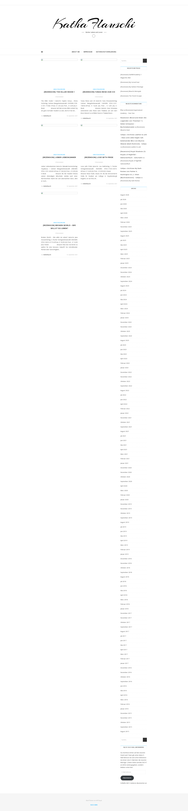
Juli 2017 (123, 636)
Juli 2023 (123, 345)
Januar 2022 (124, 413)
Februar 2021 (125, 459)
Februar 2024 (125, 313)
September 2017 (126, 627)
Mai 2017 (123, 645)
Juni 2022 (123, 399)
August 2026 (124, 195)
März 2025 (124, 254)
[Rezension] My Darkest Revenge (131, 87)
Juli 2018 (123, 581)
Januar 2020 (124, 500)
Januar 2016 (124, 709)
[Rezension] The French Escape (131, 96)
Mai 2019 (123, 536)
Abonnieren (127, 778)
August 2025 (124, 236)
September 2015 (126, 727)
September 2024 (126, 281)
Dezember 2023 (126, 322)
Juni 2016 (123, 686)
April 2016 (123, 695)
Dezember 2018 (126, 559)
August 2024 (124, 286)
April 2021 (123, 449)
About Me (76, 52)
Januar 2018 (124, 609)
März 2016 (124, 700)
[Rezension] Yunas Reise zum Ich (99, 92)
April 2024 (123, 304)
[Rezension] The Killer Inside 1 (59, 92)
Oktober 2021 (125, 422)
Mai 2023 (123, 354)
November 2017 (126, 618)
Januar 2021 (124, 463)
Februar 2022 (125, 409)
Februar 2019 (125, 549)
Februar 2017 (125, 659)
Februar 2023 (125, 363)
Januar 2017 (124, 663)
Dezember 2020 (126, 468)
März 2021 (124, 454)
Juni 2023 (123, 349)
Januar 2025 (124, 263)
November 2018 (126, 563)
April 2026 (123, 213)
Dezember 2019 (126, 504)
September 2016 (126, 681)
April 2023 (123, 358)
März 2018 (124, 600)
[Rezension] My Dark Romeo (130, 181)
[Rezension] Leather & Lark (131, 147)
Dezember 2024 (126, 268)
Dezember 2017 (126, 613)
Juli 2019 (123, 527)
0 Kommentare (59, 97)
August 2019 (124, 522)
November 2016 (126, 672)
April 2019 (123, 540)
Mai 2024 (123, 299)
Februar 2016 (125, 704)
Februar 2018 (125, 604)
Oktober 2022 (125, 381)
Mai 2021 (123, 445)
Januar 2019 (124, 554)
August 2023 (124, 340)
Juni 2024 (123, 295)
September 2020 (126, 481)
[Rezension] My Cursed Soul (129, 82)
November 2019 (126, 509)
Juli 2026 (123, 199)
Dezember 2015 (126, 713)
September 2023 (126, 336)
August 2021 (124, 431)
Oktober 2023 (125, 331)
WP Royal (99, 800)
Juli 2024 (123, 290)
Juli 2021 (123, 436)
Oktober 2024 (125, 277)
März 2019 (124, 545)
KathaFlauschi (94, 23)
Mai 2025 (123, 245)
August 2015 (124, 731)
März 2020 (124, 490)
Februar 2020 (125, 495)
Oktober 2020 (125, 477)
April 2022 (123, 404)
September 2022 (126, 386)
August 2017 (124, 631)
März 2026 (124, 218)
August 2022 (124, 390)
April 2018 (123, 595)
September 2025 (126, 231)
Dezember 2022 (126, 372)
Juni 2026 (123, 204)
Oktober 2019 (125, 513)
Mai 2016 (123, 690)
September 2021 (126, 427)
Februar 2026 (125, 222)
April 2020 (123, 486)
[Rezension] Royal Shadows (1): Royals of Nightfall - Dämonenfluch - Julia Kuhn (133, 155)
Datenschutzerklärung (106, 52)
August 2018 (124, 577)
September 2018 (126, 572)
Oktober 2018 (125, 568)
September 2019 (126, 518)
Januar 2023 (124, 368)
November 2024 (126, 272)
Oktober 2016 (125, 677)
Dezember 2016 (126, 668)
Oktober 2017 (125, 622)
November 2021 (126, 418)
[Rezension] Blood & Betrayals (130, 91)
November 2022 (126, 377)
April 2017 (123, 650)
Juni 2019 (123, 531)
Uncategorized (59, 89)
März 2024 (124, 309)
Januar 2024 (124, 318)
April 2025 (123, 249)
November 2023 (126, 327)
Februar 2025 (125, 258)
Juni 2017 (123, 640)
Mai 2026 (123, 208)
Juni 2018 (123, 586)
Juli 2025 (123, 240)
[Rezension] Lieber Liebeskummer (59, 157)
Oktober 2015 (125, 722)
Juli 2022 (123, 395)
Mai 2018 (123, 590)
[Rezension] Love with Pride (99, 157)
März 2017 (124, 654)
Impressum (88, 52)
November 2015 (126, 718)
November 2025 (126, 227)
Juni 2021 (123, 440)
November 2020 (126, 472)
